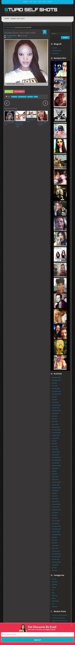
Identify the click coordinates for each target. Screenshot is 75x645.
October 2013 (55, 559)
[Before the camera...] (60, 162)
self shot (30, 96)
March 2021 (55, 476)
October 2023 (55, 408)
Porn (53, 604)
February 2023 (56, 427)
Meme (44, 1)
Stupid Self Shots (30, 9)
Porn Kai (49, 1)
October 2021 (55, 463)
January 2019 (55, 523)
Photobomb (55, 601)
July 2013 (54, 567)
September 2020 (56, 488)
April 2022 (54, 446)
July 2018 (54, 537)
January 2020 (55, 501)
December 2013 (56, 554)
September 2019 (56, 510)
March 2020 (55, 499)
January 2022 (55, 454)
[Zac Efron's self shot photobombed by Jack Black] (60, 208)
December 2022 (56, 430)
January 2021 (55, 479)
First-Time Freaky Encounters (59, 615)
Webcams (54, 606)
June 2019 (54, 515)
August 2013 (55, 565)
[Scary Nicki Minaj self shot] (60, 316)
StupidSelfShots (11, 36)
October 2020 (55, 485)
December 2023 (56, 405)
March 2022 (55, 449)
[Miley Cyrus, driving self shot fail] (60, 69)
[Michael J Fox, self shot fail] (60, 300)
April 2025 (54, 386)
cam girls (54, 48)
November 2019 (56, 504)
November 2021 (56, 460)
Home (6, 19)
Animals (54, 579)
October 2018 (55, 532)
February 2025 (56, 388)
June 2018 (54, 540)
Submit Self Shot (18, 19)
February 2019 (56, 521)
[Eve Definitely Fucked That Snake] (20, 116)
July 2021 (54, 471)
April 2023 (54, 421)
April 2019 (54, 518)
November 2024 (56, 391)
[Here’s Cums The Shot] (9, 116)
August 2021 (55, 468)
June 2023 (54, 416)
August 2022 (55, 438)
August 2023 (55, 413)
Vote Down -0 (19, 91)
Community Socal (56, 50)
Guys (39, 1)
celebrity (14, 96)
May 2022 (54, 443)
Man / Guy (54, 595)
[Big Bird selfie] (60, 347)
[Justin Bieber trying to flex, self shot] (60, 362)
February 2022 (56, 452)
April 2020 (54, 496)
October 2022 (55, 435)
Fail (31, 1)
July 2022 (54, 441)
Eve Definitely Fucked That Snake (19, 124)
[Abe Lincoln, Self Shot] (60, 115)
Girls (35, 1)
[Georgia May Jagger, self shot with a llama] (60, 270)
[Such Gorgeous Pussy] (31, 114)
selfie (35, 96)
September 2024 (56, 394)
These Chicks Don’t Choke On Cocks (59, 621)
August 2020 (55, 490)
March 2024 (55, 402)
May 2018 (54, 543)
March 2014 (55, 548)
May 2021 (54, 474)
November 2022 (56, 432)
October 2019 (55, 507)
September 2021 (56, 465)
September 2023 (56, 410)
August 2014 (55, 545)
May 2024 (54, 399)
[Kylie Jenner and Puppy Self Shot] (60, 239)
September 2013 (56, 562)
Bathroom (54, 582)
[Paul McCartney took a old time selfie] (60, 192)
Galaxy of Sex (55, 53)
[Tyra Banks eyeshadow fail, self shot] (60, 285)
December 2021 (56, 457)
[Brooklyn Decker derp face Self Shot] (60, 223)
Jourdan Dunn (22, 96)
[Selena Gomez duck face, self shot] (60, 146)
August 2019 (55, 512)
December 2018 (56, 526)
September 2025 (56, 380)
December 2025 (56, 377)
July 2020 (54, 493)
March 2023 (55, 424)
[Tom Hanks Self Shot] (60, 131)
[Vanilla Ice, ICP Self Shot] (60, 84)
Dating (54, 587)
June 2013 (54, 570)
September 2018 (56, 534)
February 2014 (56, 551)
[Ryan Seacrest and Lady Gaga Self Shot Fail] (60, 331)
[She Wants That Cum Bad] (42, 116)
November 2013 (56, 556)
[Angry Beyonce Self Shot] (60, 177)
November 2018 (56, 529)
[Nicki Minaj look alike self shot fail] (60, 254)
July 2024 (54, 397)
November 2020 (56, 482)
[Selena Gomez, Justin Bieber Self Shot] (60, 100)
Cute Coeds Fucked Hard (58, 618)
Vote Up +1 (9, 91)
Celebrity (25, 1)
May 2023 (54, 419)
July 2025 (54, 383)
